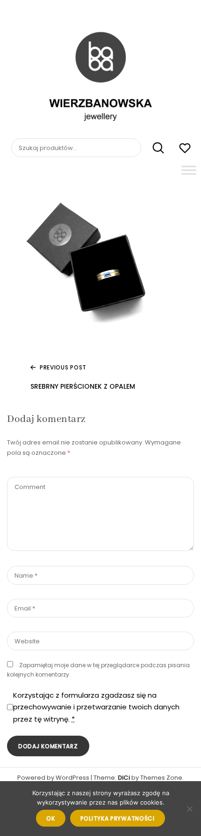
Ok (50, 818)
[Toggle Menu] (188, 170)
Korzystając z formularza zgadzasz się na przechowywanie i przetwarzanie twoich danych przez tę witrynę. (96, 707)
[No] (189, 808)
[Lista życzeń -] (184, 149)
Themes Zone (161, 777)
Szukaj (153, 148)
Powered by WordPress (53, 777)
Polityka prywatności (117, 818)
